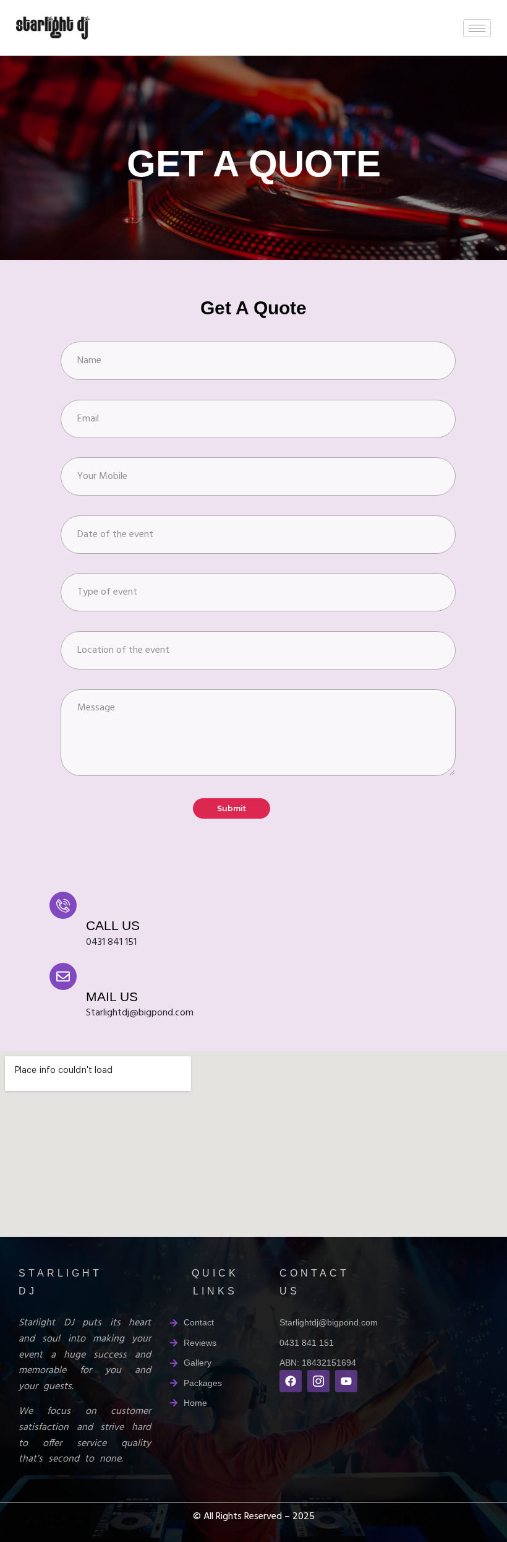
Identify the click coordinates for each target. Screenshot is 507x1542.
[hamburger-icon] (477, 28)
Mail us (112, 996)
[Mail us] (63, 976)
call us (113, 925)
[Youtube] (346, 1381)
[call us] (63, 905)
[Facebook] (290, 1381)
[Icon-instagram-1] (318, 1381)
